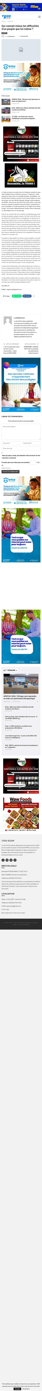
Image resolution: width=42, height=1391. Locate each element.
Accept (17, 1389)
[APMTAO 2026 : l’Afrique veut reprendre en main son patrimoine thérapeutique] (6, 102)
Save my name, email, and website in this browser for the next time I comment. (21, 457)
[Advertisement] (21, 305)
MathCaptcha (8, 468)
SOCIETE (4, 33)
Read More (26, 1389)
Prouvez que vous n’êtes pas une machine (16, 462)
